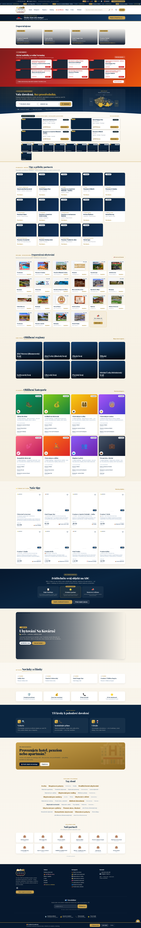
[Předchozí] (17, 502)
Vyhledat (66, 104)
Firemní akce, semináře (61, 801)
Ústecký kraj (90, 804)
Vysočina (66, 796)
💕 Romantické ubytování (78, 880)
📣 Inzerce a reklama (49, 884)
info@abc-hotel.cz (105, 874)
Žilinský (71, 796)
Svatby (43, 786)
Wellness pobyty (82, 793)
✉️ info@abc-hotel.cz (31, 1)
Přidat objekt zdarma (81, 602)
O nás (72, 9)
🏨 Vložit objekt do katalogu (118, 1)
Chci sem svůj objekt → (115, 116)
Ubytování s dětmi (82, 797)
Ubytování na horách (52, 804)
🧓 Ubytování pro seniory (78, 878)
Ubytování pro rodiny (67, 793)
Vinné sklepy (95, 811)
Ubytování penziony (73, 789)
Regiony (44, 9)
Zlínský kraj (83, 804)
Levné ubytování (94, 789)
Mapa (67, 9)
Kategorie (36, 9)
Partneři (46, 882)
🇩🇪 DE (91, 1)
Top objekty (76, 804)
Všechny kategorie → (119, 391)
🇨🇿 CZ (84, 1)
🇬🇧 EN (88, 1)
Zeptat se (45, 764)
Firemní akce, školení (71, 808)
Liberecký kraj (94, 796)
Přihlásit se (82, 906)
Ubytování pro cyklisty (50, 793)
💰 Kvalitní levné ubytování (78, 874)
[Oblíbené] (116, 9)
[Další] (40, 502)
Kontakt (122, 9)
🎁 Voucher (106, 1)
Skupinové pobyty (56, 786)
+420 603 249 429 (105, 872)
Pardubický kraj (92, 792)
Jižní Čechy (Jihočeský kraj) (89, 808)
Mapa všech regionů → (119, 338)
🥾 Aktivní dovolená (76, 872)
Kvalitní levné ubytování (89, 786)
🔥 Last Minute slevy (49, 874)
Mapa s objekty (47, 876)
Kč (95, 1)
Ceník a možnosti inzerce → (62, 602)
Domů (30, 9)
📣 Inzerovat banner (118, 257)
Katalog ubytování (48, 872)
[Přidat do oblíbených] (39, 494)
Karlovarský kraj (84, 789)
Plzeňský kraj (68, 786)
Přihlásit (79, 9)
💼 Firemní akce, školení (77, 886)
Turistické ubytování (60, 789)
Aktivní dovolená (76, 801)
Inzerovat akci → (118, 81)
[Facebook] (101, 1)
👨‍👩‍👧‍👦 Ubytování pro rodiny (77, 876)
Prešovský (96, 800)
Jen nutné (104, 925)
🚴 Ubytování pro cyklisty (78, 882)
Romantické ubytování (47, 811)
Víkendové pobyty (82, 812)
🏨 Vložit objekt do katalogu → (25, 892)
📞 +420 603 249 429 (20, 1)
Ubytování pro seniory (52, 797)
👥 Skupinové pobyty (77, 884)
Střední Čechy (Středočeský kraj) (80, 815)
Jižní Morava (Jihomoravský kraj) (63, 815)
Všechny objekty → (119, 57)
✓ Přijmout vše (95, 925)
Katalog (52, 9)
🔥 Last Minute (60, 9)
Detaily (111, 925)
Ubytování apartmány (47, 789)
